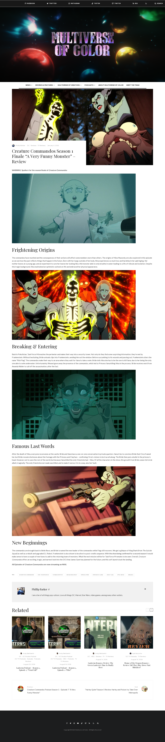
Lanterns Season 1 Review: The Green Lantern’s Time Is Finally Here (101, 665)
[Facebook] (67, 723)
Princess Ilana (98, 574)
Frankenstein (58, 574)
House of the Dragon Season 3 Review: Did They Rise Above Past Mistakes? (136, 665)
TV (76, 659)
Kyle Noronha (137, 653)
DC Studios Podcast (29, 656)
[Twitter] (70, 723)
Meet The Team (132, 85)
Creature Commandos (27, 574)
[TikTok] (82, 723)
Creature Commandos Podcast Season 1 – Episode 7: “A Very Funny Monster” (51, 690)
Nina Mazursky (72, 574)
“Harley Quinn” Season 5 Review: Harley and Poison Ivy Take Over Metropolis (111, 690)
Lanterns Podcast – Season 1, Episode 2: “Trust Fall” (28, 669)
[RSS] (89, 723)
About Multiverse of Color (110, 85)
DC (28, 145)
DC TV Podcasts (20, 659)
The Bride (121, 574)
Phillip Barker (20, 145)
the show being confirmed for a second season (127, 553)
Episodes (30, 659)
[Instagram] (74, 723)
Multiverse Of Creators (69, 85)
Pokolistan (85, 574)
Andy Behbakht (28, 653)
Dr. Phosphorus (44, 574)
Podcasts (89, 85)
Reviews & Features (44, 85)
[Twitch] (86, 723)
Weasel (131, 574)
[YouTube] (78, 723)
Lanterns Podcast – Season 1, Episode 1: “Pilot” (64, 669)
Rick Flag (111, 574)
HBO (64, 659)
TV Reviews (41, 145)
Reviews (33, 145)
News (28, 85)
